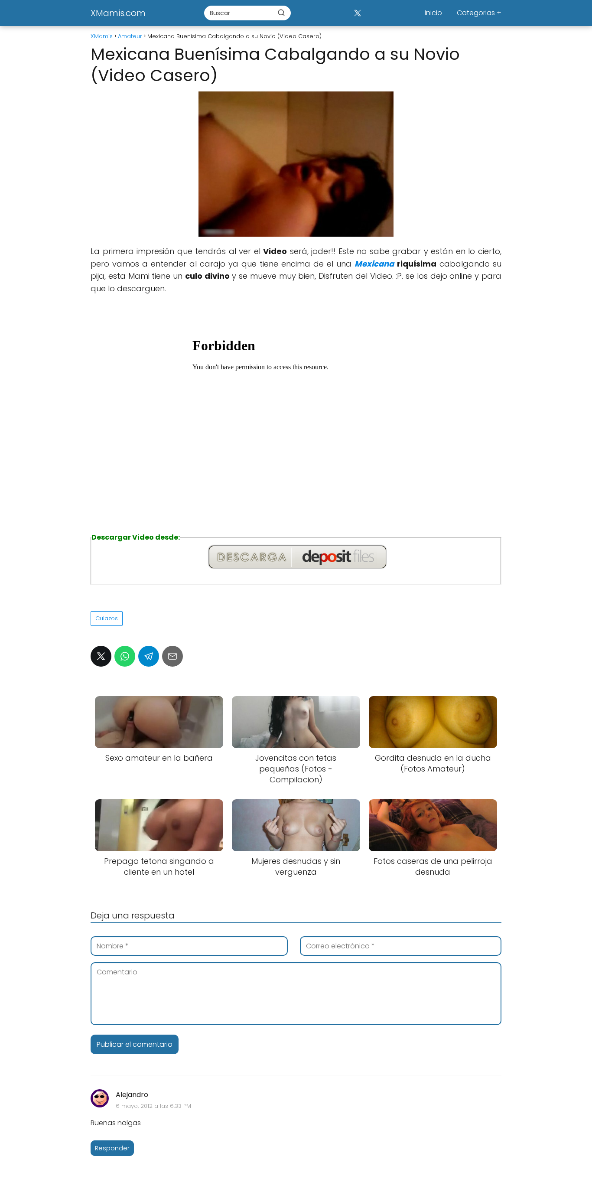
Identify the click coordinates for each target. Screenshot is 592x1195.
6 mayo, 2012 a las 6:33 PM (153, 1106)
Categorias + (479, 13)
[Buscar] (281, 13)
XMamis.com (118, 13)
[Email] (172, 656)
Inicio (433, 13)
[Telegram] (148, 656)
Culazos (106, 618)
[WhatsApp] (124, 656)
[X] (357, 12)
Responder (112, 1148)
